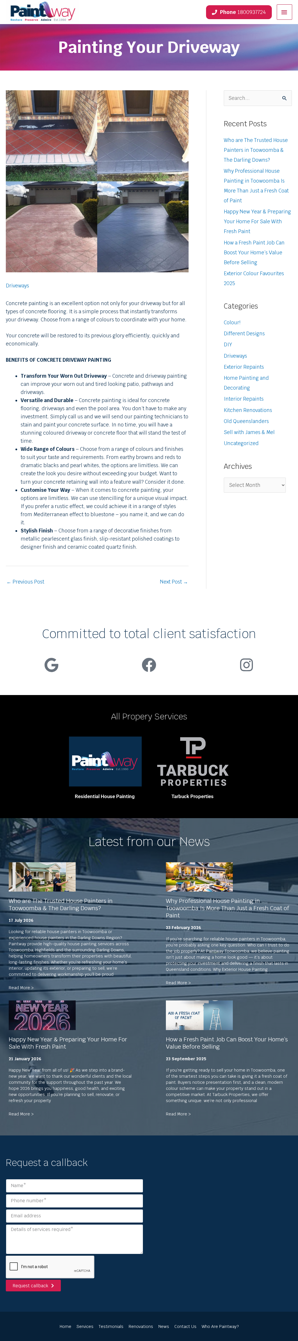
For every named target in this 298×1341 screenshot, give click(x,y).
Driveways (17, 285)
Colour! (232, 322)
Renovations (141, 1326)
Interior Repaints (244, 399)
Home (65, 1326)
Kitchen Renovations (248, 410)
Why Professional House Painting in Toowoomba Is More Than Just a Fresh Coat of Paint (227, 908)
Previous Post (25, 582)
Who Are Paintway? (220, 1326)
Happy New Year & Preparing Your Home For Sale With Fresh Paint (257, 221)
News (163, 1326)
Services (85, 1326)
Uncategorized (241, 443)
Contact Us (185, 1326)
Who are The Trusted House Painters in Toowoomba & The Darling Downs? (256, 150)
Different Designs (244, 333)
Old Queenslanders (246, 421)
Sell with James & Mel (249, 432)
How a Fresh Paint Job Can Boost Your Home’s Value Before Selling (254, 253)
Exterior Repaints (244, 367)
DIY (228, 344)
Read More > (21, 987)
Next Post (174, 582)
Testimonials (111, 1326)
